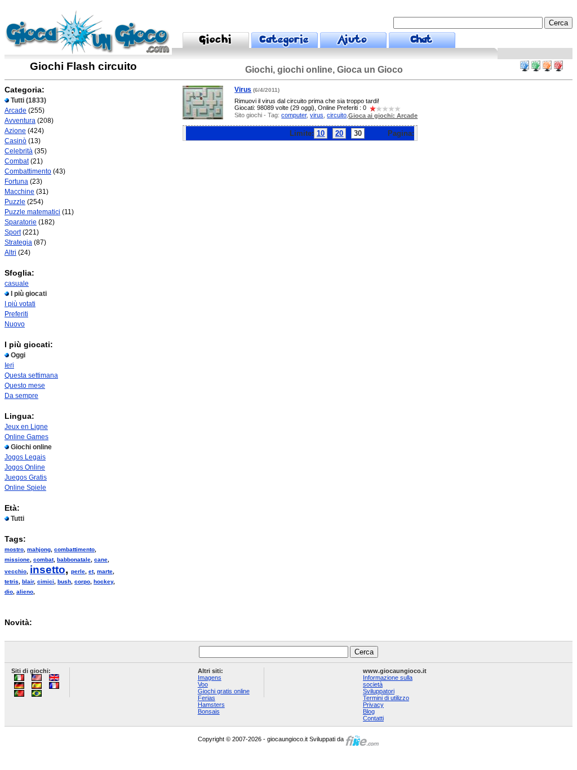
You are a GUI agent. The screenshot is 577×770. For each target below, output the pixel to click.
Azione (15, 131)
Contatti (373, 718)
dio (9, 591)
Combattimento (28, 171)
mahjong (39, 549)
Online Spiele (25, 488)
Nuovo (15, 324)
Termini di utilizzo (386, 697)
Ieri (9, 365)
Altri (10, 252)
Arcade (15, 110)
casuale (17, 283)
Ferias (206, 697)
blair (28, 581)
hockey (103, 581)
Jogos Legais (25, 457)
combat (43, 559)
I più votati (20, 304)
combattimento (74, 549)
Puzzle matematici (32, 212)
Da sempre (21, 396)
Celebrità (19, 151)
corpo (82, 581)
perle (78, 571)
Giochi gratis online (224, 691)
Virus (242, 90)
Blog (369, 711)
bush (64, 581)
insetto (47, 570)
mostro (14, 549)
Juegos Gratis (26, 477)
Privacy (373, 704)
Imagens (209, 677)
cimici (45, 581)
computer (294, 115)
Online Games (26, 437)
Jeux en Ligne (26, 427)
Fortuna (16, 181)
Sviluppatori (378, 691)
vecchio (15, 571)
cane (101, 559)
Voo (203, 684)
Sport (13, 232)
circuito (337, 115)
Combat (17, 161)
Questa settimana (31, 375)
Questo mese (25, 386)
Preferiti (16, 314)
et (91, 571)
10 (321, 133)
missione (17, 559)
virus (316, 115)
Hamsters (211, 704)
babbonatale (74, 559)
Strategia (18, 242)
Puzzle (15, 202)
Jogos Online (25, 467)
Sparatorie (21, 222)
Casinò (15, 141)
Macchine (19, 192)
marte (105, 571)
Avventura (20, 121)
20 (339, 133)
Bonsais (209, 711)
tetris (12, 581)
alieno (24, 591)
